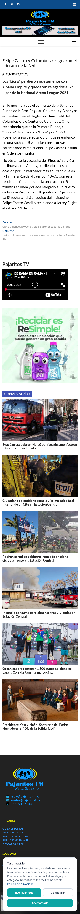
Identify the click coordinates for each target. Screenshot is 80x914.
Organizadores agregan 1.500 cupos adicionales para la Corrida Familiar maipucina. (37, 670)
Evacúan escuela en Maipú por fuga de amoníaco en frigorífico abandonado (39, 446)
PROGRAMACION (13, 832)
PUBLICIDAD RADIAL (15, 836)
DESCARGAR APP (13, 844)
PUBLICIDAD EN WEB (15, 840)
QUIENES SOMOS (12, 828)
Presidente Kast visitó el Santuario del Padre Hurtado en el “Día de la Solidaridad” (35, 726)
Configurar (58, 892)
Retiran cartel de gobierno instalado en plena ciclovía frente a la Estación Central (35, 558)
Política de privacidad (20, 883)
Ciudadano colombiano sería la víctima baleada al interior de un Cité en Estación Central (38, 502)
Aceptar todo (40, 903)
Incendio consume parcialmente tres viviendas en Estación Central (38, 614)
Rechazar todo (24, 892)
